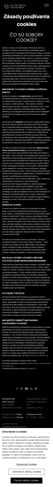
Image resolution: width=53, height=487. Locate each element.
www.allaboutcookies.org (36, 355)
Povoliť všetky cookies (26, 480)
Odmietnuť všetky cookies (26, 471)
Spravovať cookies (26, 464)
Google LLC (31, 368)
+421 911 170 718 (9, 424)
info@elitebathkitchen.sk (14, 427)
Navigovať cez (12, 414)
